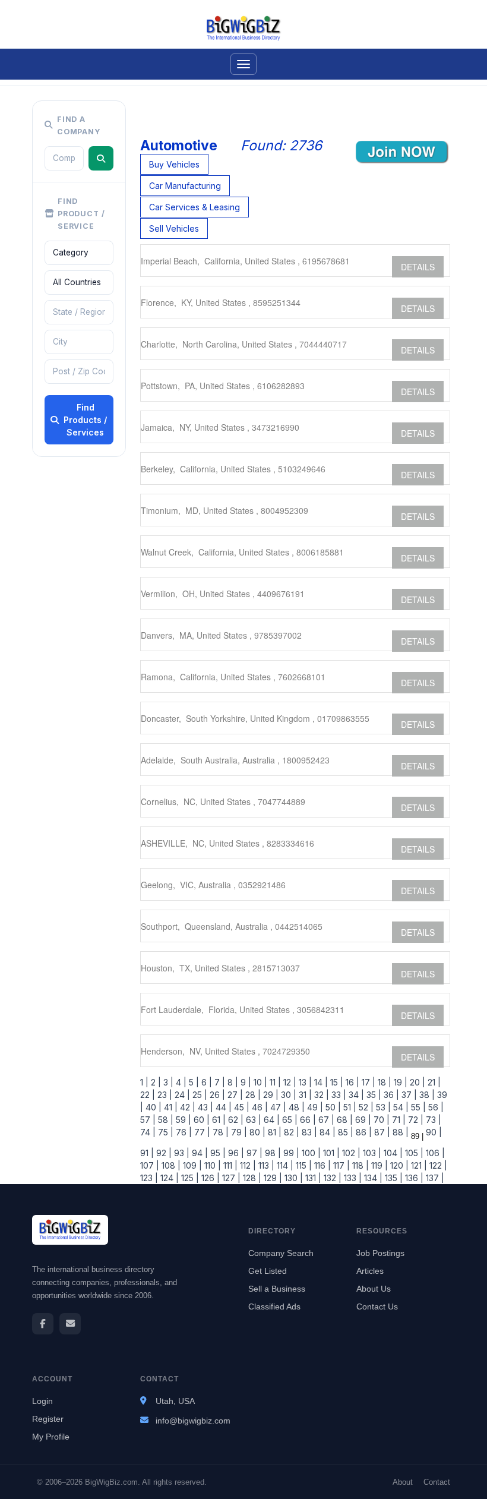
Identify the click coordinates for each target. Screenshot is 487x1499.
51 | (348, 1107)
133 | (351, 1178)
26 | (216, 1095)
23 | (163, 1095)
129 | (271, 1178)
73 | (432, 1120)
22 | (147, 1095)
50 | (332, 1107)
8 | (231, 1082)
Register (48, 1419)
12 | (288, 1082)
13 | (304, 1082)
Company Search (281, 1253)
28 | (252, 1095)
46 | (258, 1107)
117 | (340, 1165)
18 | (383, 1082)
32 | (320, 1095)
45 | (240, 1107)
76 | (182, 1132)
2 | (154, 1082)
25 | (198, 1095)
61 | (218, 1120)
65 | (289, 1120)
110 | (211, 1165)
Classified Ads (274, 1306)
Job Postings (380, 1253)
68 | (343, 1120)
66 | (307, 1120)
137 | (433, 1178)
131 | (312, 1178)
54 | (400, 1107)
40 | (152, 1107)
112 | (247, 1165)
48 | (295, 1107)
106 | (434, 1153)
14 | (320, 1082)
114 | (283, 1165)
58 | (164, 1120)
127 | (230, 1178)
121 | (418, 1165)
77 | (201, 1132)
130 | (292, 1178)
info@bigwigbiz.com (193, 1420)
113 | (265, 1165)
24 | (181, 1095)
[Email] (70, 1323)
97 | (253, 1153)
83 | (308, 1132)
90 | (432, 1132)
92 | (163, 1153)
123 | (149, 1178)
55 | (417, 1107)
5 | (192, 1082)
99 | (290, 1153)
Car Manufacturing (185, 186)
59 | (182, 1120)
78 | (219, 1132)
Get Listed (267, 1271)
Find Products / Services (85, 419)
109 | (191, 1165)
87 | (381, 1132)
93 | (180, 1153)
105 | (413, 1153)
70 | (380, 1120)
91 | (147, 1153)
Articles (370, 1271)
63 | (252, 1120)
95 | (217, 1153)
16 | (351, 1082)
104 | (392, 1153)
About (403, 1482)
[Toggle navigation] (243, 64)
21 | (433, 1082)
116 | (321, 1165)
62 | (235, 1120)
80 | (256, 1132)
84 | (326, 1132)
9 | (244, 1082)
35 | (372, 1095)
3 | (167, 1082)
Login (42, 1401)
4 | (179, 1082)
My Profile (50, 1436)
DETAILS (418, 267)
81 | (273, 1132)
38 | (426, 1095)
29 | (270, 1095)
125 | (189, 1178)
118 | (359, 1165)
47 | (277, 1107)
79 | (238, 1132)
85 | (344, 1132)
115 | (302, 1165)
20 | (416, 1082)
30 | (287, 1095)
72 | (414, 1120)
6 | (205, 1082)
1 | (144, 1082)
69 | (362, 1120)
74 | (148, 1132)
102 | (350, 1153)
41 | (170, 1107)
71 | (398, 1120)
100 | (310, 1153)
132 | (331, 1178)
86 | (362, 1132)
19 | (399, 1082)
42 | (186, 1107)
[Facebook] (42, 1323)
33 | (337, 1095)
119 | (378, 1165)
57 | (148, 1120)
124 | (168, 1178)
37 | (408, 1095)
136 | (413, 1178)
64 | (270, 1120)
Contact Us (377, 1306)
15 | (335, 1082)
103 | (370, 1153)
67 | (325, 1120)
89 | (416, 1136)
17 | (367, 1082)
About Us (373, 1288)
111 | (229, 1165)
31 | (304, 1095)
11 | (274, 1082)
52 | (365, 1107)
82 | (290, 1132)
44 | (222, 1107)
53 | (382, 1107)
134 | (372, 1178)
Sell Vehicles (174, 228)
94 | (198, 1153)
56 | (435, 1107)
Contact (436, 1482)
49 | (314, 1107)
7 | (218, 1082)
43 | (204, 1107)
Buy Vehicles (174, 164)
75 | (164, 1132)
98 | (272, 1153)
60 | (200, 1120)
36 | (390, 1095)
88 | (399, 1132)
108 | (170, 1165)
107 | (149, 1165)
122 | (437, 1165)
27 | (234, 1095)
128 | (251, 1178)
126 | (209, 1178)
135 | (392, 1178)
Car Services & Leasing (194, 207)
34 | (355, 1095)
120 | (398, 1165)
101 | (330, 1153)
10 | (259, 1082)
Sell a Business (276, 1288)
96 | (235, 1153)
